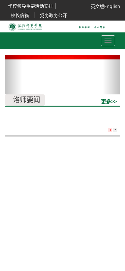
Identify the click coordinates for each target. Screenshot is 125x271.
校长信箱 (20, 15)
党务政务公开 (53, 15)
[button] (13, 74)
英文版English (105, 6)
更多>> (109, 101)
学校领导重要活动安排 (30, 6)
